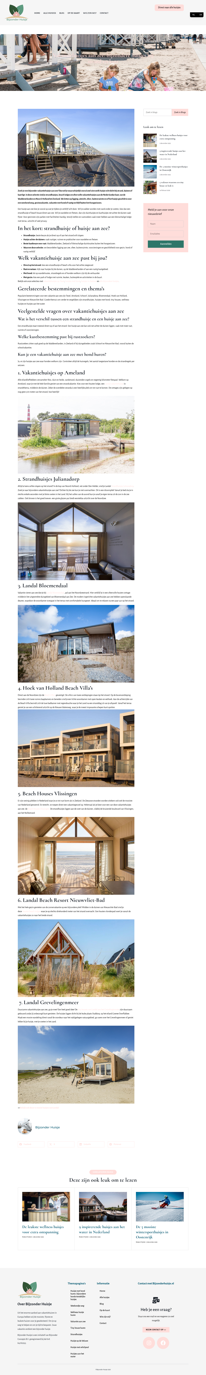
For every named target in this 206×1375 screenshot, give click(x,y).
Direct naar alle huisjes (169, 7)
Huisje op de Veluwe (79, 1341)
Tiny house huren (77, 1328)
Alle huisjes (49, 13)
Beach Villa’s (50, 695)
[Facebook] (163, 1343)
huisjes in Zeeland (89, 281)
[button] (31, 1144)
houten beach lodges (31, 911)
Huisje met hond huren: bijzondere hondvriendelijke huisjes (78, 1295)
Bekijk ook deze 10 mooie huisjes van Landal (39, 1108)
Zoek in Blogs (180, 112)
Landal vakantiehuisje (114, 384)
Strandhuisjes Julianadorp (122, 486)
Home (37, 13)
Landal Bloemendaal (55, 593)
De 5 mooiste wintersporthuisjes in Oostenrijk (152, 1231)
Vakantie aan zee (77, 1321)
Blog (61, 13)
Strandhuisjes (76, 1334)
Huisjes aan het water (77, 1355)
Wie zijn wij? (90, 13)
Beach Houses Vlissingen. (39, 809)
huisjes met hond (72, 281)
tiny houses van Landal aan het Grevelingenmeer (98, 1009)
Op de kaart (74, 13)
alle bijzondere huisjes (109, 281)
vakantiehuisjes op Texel (53, 281)
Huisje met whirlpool (79, 1347)
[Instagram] (149, 1343)
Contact (104, 13)
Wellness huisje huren (77, 1313)
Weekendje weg (77, 1306)
